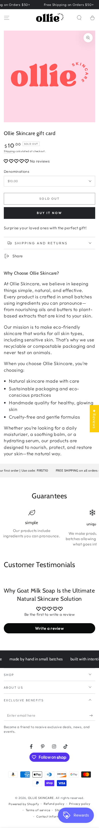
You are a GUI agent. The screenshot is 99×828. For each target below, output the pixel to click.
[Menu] (6, 18)
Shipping (9, 151)
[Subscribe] (92, 715)
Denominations (16, 171)
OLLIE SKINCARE (41, 798)
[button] (79, 18)
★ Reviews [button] (94, 418)
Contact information (51, 816)
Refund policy (54, 804)
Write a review (49, 628)
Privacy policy (79, 804)
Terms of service (38, 810)
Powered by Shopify (24, 804)
